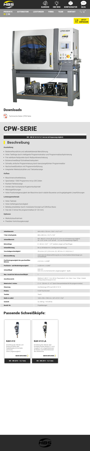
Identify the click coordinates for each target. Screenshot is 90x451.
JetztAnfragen (83, 21)
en (9, 14)
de (5, 14)
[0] (84, 12)
